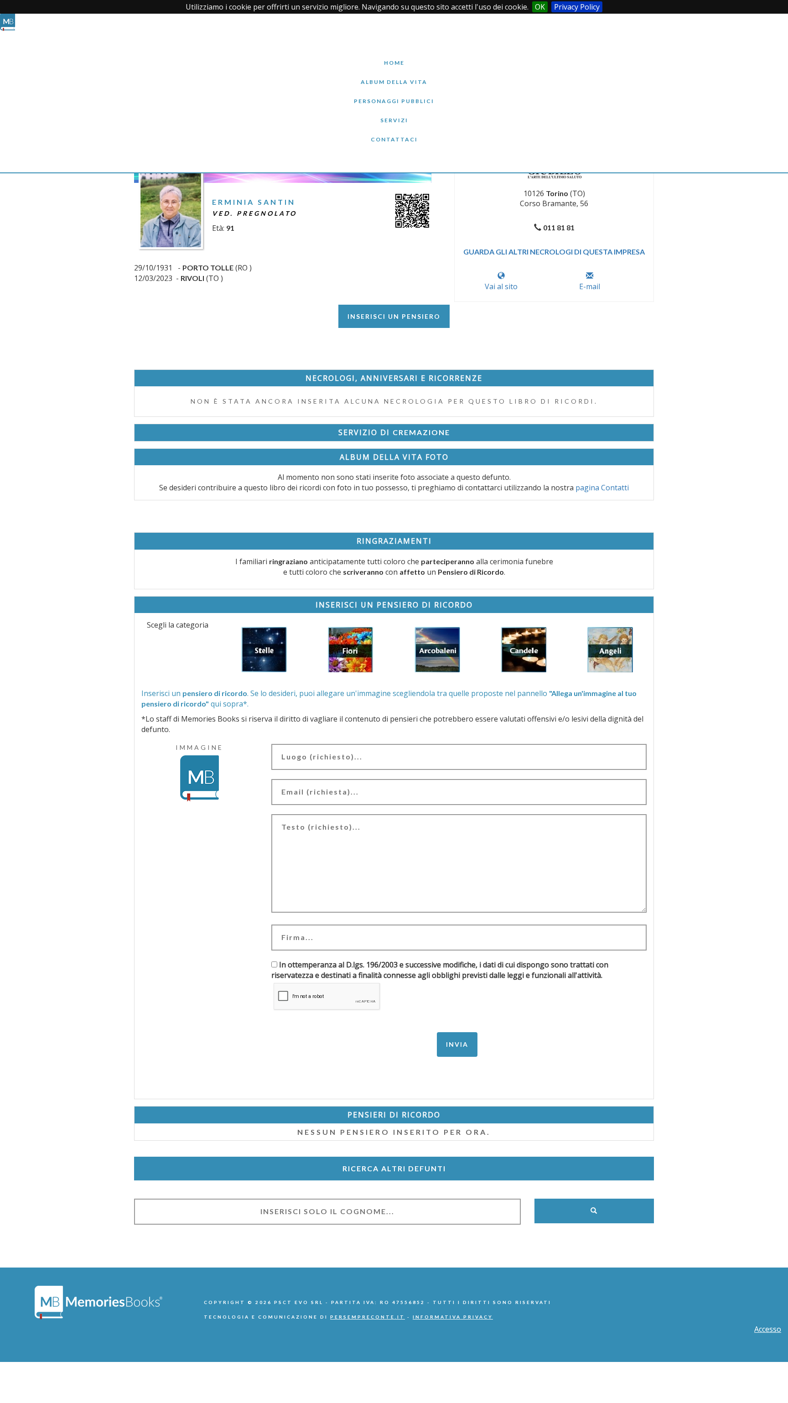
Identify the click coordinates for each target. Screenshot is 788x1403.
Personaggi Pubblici (394, 94)
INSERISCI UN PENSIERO (394, 316)
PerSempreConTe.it (367, 1317)
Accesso (767, 1329)
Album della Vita (394, 75)
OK (540, 7)
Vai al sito (501, 286)
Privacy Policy (577, 7)
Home (394, 56)
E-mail (589, 286)
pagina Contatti (602, 488)
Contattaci (394, 132)
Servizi (394, 113)
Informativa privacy (453, 1317)
